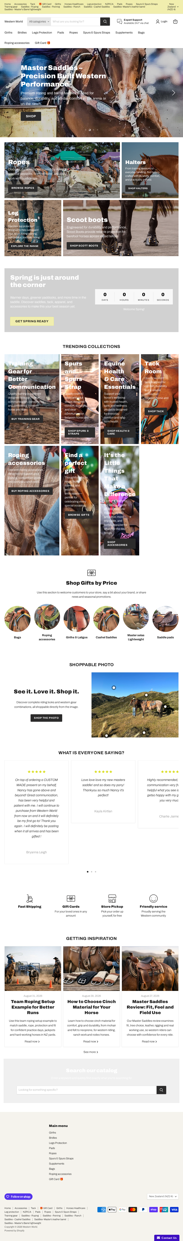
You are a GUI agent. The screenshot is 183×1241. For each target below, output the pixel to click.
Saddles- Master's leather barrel (129, 7)
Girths (58, 4)
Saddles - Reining (51, 7)
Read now (31, 1041)
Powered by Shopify (14, 1230)
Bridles (22, 32)
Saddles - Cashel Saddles (97, 7)
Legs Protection (42, 32)
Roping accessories (16, 42)
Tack (32, 4)
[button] (162, 21)
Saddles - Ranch (71, 7)
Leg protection (94, 4)
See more (89, 1051)
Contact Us (168, 1237)
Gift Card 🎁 (42, 42)
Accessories (20, 4)
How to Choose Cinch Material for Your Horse (91, 1007)
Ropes (129, 4)
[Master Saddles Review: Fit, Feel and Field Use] (150, 968)
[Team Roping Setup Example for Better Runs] (33, 968)
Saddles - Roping (29, 7)
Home (7, 4)
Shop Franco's (40, 116)
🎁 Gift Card (45, 4)
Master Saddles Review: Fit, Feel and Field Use (150, 1007)
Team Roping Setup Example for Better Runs (33, 1007)
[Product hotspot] (114, 687)
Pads (119, 4)
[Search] (105, 21)
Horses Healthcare (74, 4)
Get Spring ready (32, 321)
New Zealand (171, 7)
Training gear (11, 7)
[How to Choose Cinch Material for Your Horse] (91, 968)
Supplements (124, 32)
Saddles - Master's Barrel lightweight (22, 9)
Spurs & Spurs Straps (147, 4)
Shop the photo (46, 718)
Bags (141, 32)
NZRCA (109, 4)
